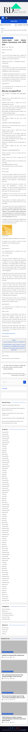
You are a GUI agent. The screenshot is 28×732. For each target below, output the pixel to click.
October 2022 (5, 508)
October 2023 (5, 488)
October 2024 (5, 464)
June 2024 (4, 472)
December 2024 (5, 460)
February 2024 (5, 480)
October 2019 (5, 580)
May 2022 (4, 518)
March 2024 (4, 478)
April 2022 (4, 520)
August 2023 (5, 492)
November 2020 (5, 554)
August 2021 (5, 536)
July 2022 (4, 514)
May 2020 (4, 566)
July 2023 (4, 494)
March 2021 (4, 546)
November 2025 (5, 438)
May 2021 (4, 542)
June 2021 (4, 540)
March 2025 (4, 454)
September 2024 (5, 466)
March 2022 (4, 522)
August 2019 (5, 584)
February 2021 (5, 548)
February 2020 (5, 572)
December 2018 (5, 600)
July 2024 (4, 470)
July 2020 (4, 562)
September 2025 (5, 442)
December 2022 (5, 504)
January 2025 (5, 458)
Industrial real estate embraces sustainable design (13, 418)
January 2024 (5, 482)
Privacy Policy (5, 629)
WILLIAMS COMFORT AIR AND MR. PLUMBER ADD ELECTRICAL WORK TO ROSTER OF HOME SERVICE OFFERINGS (14, 367)
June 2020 (4, 564)
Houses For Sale (5, 617)
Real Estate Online (6, 619)
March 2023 (4, 502)
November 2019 (5, 578)
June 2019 (4, 588)
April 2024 (4, 476)
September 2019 (5, 582)
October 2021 (5, 532)
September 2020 (5, 558)
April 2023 (4, 500)
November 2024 (5, 462)
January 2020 (5, 574)
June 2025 (4, 448)
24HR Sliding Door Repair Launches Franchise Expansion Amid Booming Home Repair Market (14, 719)
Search (24, 382)
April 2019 (4, 592)
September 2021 (5, 534)
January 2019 (5, 598)
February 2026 (5, 432)
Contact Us (4, 631)
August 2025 (5, 444)
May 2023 (4, 498)
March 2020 (4, 570)
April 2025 (4, 452)
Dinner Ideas (5, 611)
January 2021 (5, 550)
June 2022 (4, 516)
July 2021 (4, 538)
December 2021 (5, 528)
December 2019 (5, 576)
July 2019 (4, 586)
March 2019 (4, 594)
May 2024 (4, 474)
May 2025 (4, 450)
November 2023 (5, 486)
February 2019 (5, 596)
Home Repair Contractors (8, 615)
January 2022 (5, 526)
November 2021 (5, 530)
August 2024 (5, 468)
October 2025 (5, 440)
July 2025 (4, 446)
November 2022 (5, 506)
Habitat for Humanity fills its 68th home (11, 405)
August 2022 (5, 512)
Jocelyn (12, 47)
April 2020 (4, 568)
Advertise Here (5, 627)
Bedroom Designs (6, 609)
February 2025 (5, 456)
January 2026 (5, 434)
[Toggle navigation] (6, 17)
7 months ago (6, 699)
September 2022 (5, 510)
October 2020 (5, 556)
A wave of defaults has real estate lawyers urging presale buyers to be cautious (14, 374)
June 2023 (4, 496)
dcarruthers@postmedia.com (8, 333)
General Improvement (7, 613)
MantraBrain (23, 730)
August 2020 (5, 560)
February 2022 (5, 524)
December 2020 (5, 552)
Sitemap (4, 633)
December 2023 (5, 484)
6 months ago (6, 657)
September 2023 (5, 490)
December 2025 (5, 436)
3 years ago (5, 47)
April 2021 (4, 544)
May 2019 (4, 590)
